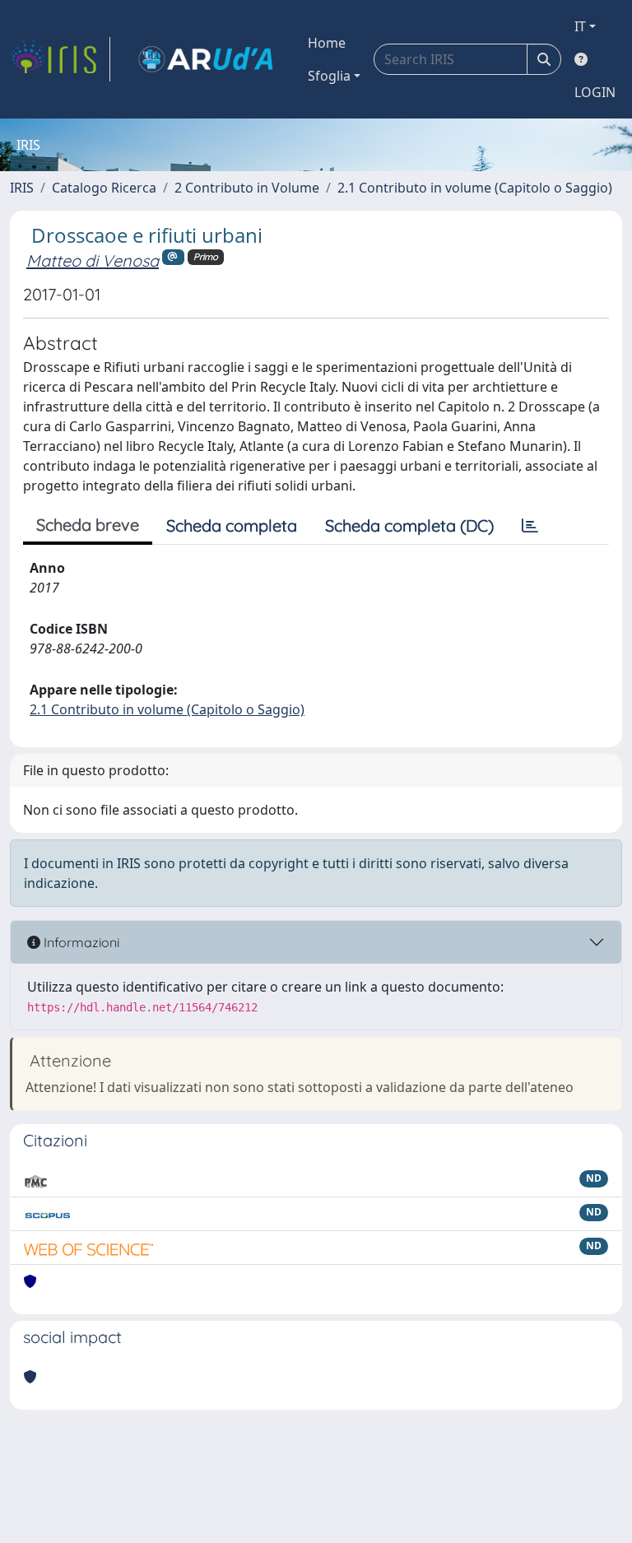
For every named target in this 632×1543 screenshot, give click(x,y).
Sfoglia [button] (329, 76)
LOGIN (595, 92)
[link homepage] (60, 59)
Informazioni (79, 942)
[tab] (530, 526)
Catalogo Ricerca (104, 188)
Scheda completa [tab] (231, 525)
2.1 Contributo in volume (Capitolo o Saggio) (474, 188)
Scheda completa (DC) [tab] (409, 525)
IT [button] (580, 26)
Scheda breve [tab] (87, 524)
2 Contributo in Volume (246, 188)
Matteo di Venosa (92, 260)
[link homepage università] (205, 59)
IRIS (22, 188)
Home (327, 43)
